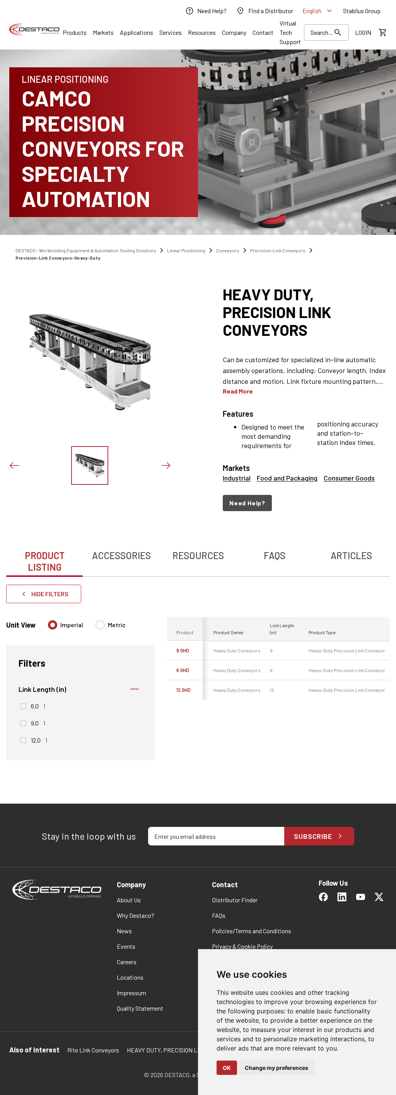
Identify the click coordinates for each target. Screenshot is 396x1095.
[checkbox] (23, 706)
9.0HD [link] (182, 650)
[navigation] (306, 503)
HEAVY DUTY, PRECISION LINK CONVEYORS (184, 1050)
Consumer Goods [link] (349, 478)
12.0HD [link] (183, 690)
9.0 (38, 723)
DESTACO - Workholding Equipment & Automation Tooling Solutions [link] (85, 250)
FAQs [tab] (274, 555)
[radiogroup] (87, 628)
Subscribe (313, 836)
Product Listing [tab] (45, 561)
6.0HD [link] (182, 670)
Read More (238, 391)
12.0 (39, 740)
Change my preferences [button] (276, 1067)
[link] (206, 10)
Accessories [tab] (121, 555)
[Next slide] (165, 465)
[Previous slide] (14, 465)
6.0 (38, 706)
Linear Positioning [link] (186, 250)
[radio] (52, 625)
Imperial (71, 624)
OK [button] (227, 1067)
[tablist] (198, 557)
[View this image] (89, 465)
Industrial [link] (237, 478)
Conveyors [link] (227, 250)
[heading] (306, 312)
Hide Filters (49, 593)
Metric (117, 624)
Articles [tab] (351, 555)
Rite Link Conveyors (93, 1050)
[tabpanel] (198, 685)
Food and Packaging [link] (287, 478)
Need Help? (247, 502)
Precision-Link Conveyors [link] (278, 250)
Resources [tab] (198, 555)
